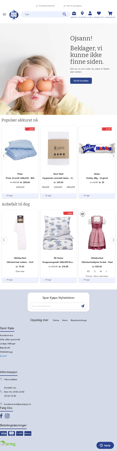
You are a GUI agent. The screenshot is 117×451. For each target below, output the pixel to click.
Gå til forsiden (81, 80)
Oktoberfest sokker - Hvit (20, 262)
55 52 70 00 (10, 396)
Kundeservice (6, 335)
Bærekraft (5, 347)
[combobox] (45, 14)
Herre (65, 320)
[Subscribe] (82, 306)
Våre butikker (10, 379)
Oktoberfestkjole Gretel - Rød (97, 262)
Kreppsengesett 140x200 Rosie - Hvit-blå (59, 262)
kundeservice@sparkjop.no (17, 404)
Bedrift (3, 356)
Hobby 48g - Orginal (97, 178)
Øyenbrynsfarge (79, 320)
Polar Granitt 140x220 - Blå (20, 178)
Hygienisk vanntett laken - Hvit (59, 178)
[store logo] (13, 14)
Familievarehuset (45, 5)
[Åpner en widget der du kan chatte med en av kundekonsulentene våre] (105, 445)
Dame (56, 320)
